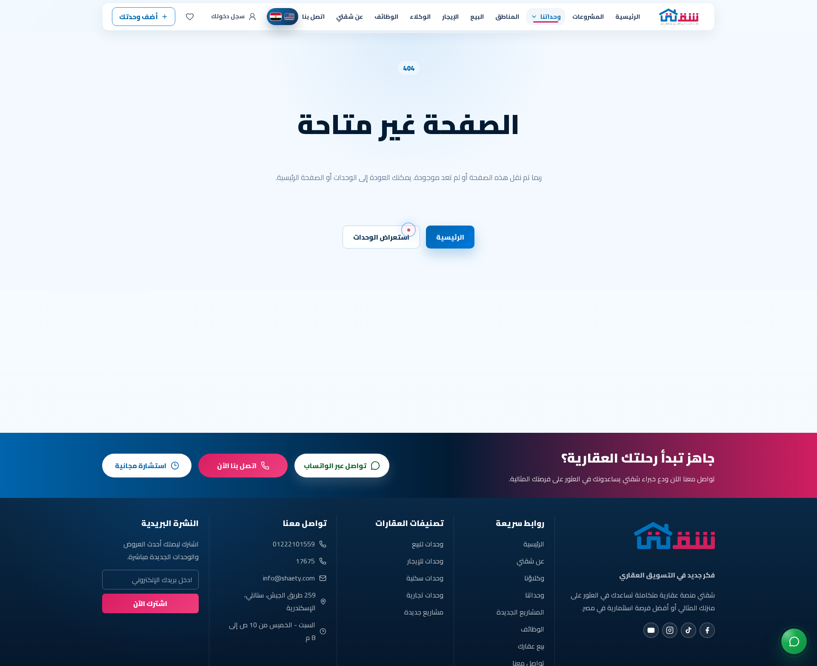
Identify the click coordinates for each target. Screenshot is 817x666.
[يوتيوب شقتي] (651, 630)
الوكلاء (420, 16)
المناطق (507, 16)
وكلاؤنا (534, 578)
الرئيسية (627, 16)
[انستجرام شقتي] (669, 630)
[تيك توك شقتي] (688, 630)
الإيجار (450, 16)
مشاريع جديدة (423, 612)
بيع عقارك (531, 646)
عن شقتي (349, 16)
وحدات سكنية (424, 578)
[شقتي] (676, 17)
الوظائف (386, 16)
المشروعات (588, 16)
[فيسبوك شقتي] (707, 630)
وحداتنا (534, 595)
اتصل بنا (313, 16)
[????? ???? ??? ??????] (794, 641)
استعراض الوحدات (381, 237)
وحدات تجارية (424, 595)
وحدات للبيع (427, 543)
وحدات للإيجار (425, 561)
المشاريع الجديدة (520, 612)
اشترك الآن (150, 603)
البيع (477, 16)
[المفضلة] (190, 16)
